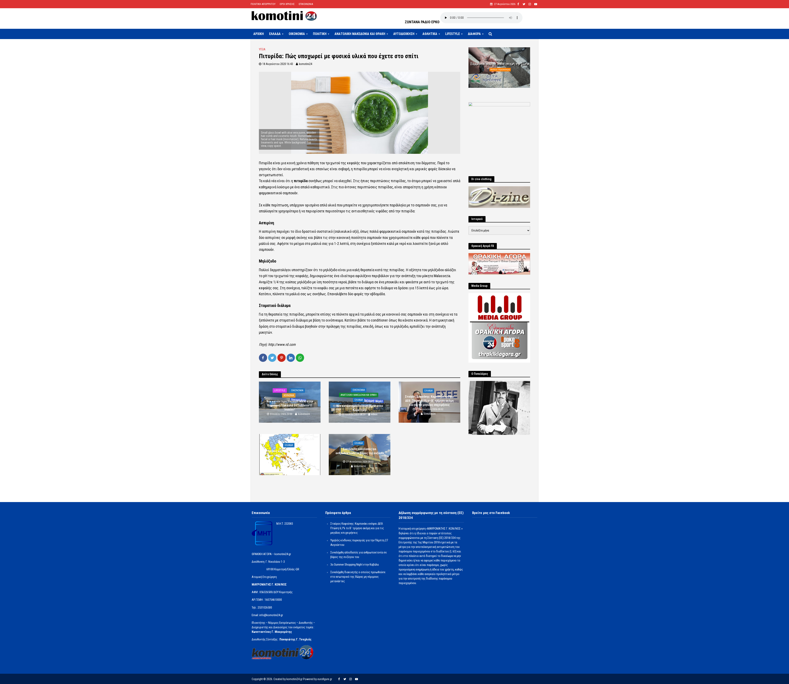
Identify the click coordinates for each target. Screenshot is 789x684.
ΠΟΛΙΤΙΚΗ (319, 34)
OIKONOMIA (297, 34)
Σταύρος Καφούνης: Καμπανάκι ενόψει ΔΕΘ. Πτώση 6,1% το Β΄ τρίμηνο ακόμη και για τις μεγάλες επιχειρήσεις (429, 400)
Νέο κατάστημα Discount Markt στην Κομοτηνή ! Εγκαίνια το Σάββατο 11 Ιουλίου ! (289, 405)
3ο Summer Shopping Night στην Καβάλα (354, 564)
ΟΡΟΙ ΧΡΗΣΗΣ (287, 4)
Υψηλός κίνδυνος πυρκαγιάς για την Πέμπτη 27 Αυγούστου (289, 453)
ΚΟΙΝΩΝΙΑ (289, 395)
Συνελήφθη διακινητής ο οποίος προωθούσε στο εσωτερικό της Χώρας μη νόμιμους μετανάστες (357, 576)
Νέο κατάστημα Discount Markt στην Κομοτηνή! (359, 408)
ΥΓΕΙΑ (262, 49)
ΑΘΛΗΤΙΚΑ (429, 34)
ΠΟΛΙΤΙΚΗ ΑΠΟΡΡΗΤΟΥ (263, 4)
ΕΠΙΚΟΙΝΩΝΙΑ (306, 4)
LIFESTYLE (452, 34)
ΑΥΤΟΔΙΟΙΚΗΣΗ (403, 34)
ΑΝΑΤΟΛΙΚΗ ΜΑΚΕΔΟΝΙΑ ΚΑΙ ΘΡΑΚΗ (360, 34)
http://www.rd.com (282, 344)
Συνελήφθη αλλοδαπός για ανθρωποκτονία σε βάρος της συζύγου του (360, 453)
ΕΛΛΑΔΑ (275, 34)
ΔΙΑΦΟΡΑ (474, 34)
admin (374, 414)
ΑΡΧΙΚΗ (258, 34)
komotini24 (305, 64)
